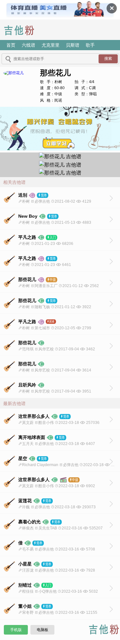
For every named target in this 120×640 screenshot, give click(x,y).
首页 (10, 45)
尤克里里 (51, 45)
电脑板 (42, 630)
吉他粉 (23, 30)
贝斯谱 (72, 45)
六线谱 (28, 45)
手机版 (16, 630)
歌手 (90, 45)
